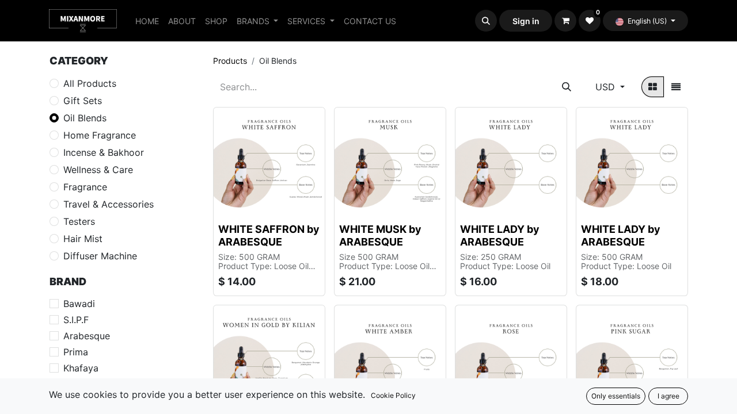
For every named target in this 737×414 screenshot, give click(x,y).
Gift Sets (82, 100)
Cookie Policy (393, 395)
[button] (486, 21)
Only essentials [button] (615, 396)
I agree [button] (668, 396)
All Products (89, 83)
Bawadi (79, 303)
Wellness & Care (98, 169)
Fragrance (85, 187)
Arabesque (86, 336)
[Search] (566, 87)
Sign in (526, 21)
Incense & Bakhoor (103, 152)
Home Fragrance (99, 135)
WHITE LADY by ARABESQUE (500, 235)
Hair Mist (82, 238)
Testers (79, 221)
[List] (676, 87)
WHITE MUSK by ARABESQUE (380, 235)
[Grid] (652, 87)
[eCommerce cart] (565, 21)
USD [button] (606, 87)
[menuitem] (147, 21)
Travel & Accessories (108, 204)
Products (230, 61)
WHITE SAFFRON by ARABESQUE (269, 235)
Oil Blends (85, 118)
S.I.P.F (76, 319)
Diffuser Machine (100, 256)
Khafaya (80, 368)
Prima (75, 352)
